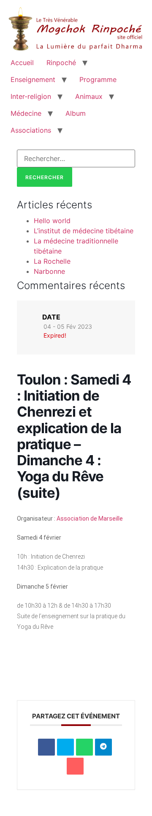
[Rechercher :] (76, 158)
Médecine (26, 113)
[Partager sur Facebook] (46, 747)
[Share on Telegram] (103, 747)
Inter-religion (31, 96)
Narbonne (49, 271)
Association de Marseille (90, 518)
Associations (31, 130)
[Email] (75, 766)
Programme (98, 79)
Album (75, 113)
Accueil (22, 62)
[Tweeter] (65, 747)
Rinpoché (61, 62)
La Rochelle (52, 261)
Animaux (89, 96)
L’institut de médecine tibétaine (83, 231)
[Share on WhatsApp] (84, 747)
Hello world (52, 220)
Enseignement (33, 79)
